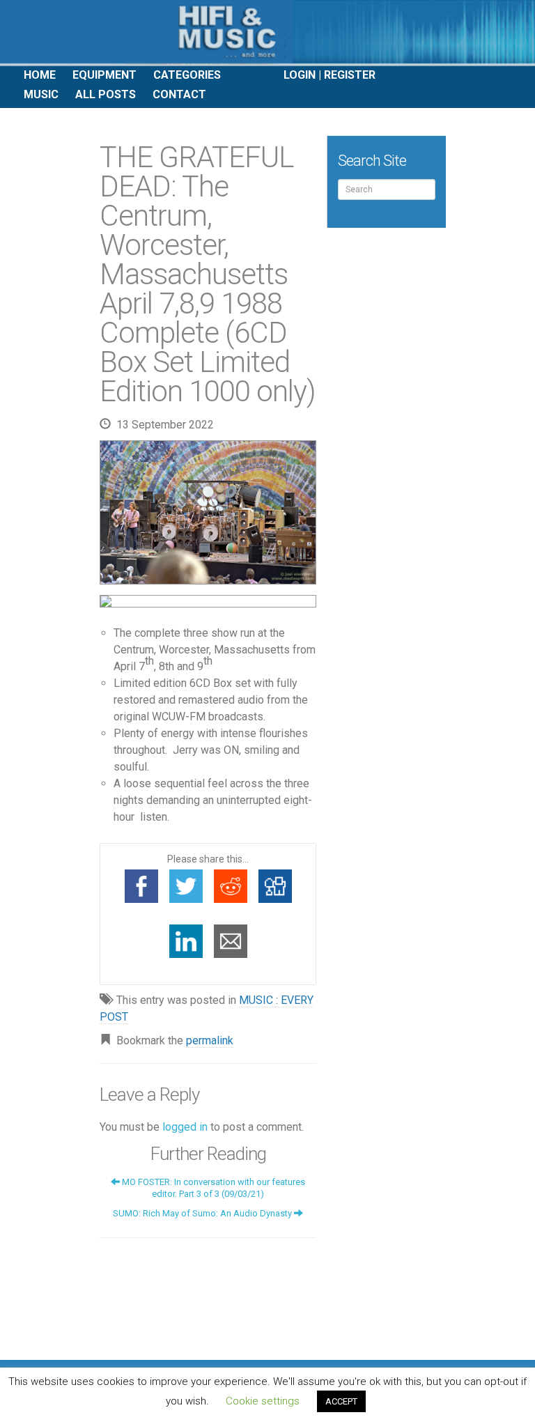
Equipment (104, 75)
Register (349, 75)
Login (300, 75)
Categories (187, 75)
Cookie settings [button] (263, 1401)
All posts (105, 94)
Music (41, 94)
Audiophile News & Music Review (267, 33)
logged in (185, 1126)
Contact (179, 94)
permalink (209, 1040)
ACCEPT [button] (341, 1401)
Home (40, 75)
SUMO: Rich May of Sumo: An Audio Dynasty (203, 1213)
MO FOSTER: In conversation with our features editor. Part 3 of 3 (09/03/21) (212, 1188)
